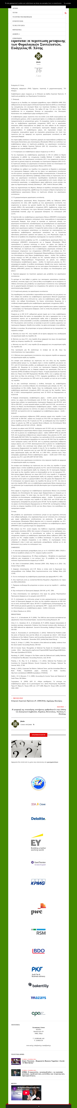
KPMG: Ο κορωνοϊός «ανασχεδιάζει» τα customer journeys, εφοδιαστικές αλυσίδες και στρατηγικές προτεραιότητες (43, 1074)
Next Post (61, 707)
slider (24, 1059)
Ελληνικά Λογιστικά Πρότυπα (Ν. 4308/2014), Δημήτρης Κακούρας (36, 701)
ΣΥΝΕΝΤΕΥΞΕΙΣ (18, 21)
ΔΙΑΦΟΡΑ (16, 34)
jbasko (38, 62)
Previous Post (17, 698)
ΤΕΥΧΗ (15, 12)
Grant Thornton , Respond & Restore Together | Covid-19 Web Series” (43, 1062)
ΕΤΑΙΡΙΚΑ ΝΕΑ (32, 1059)
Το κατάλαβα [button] (67, 3)
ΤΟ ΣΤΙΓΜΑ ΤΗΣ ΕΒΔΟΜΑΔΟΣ (22, 17)
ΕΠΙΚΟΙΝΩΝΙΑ (17, 38)
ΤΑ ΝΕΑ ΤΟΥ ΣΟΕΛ (19, 25)
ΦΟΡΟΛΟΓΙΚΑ (17, 30)
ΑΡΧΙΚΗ (15, 8)
